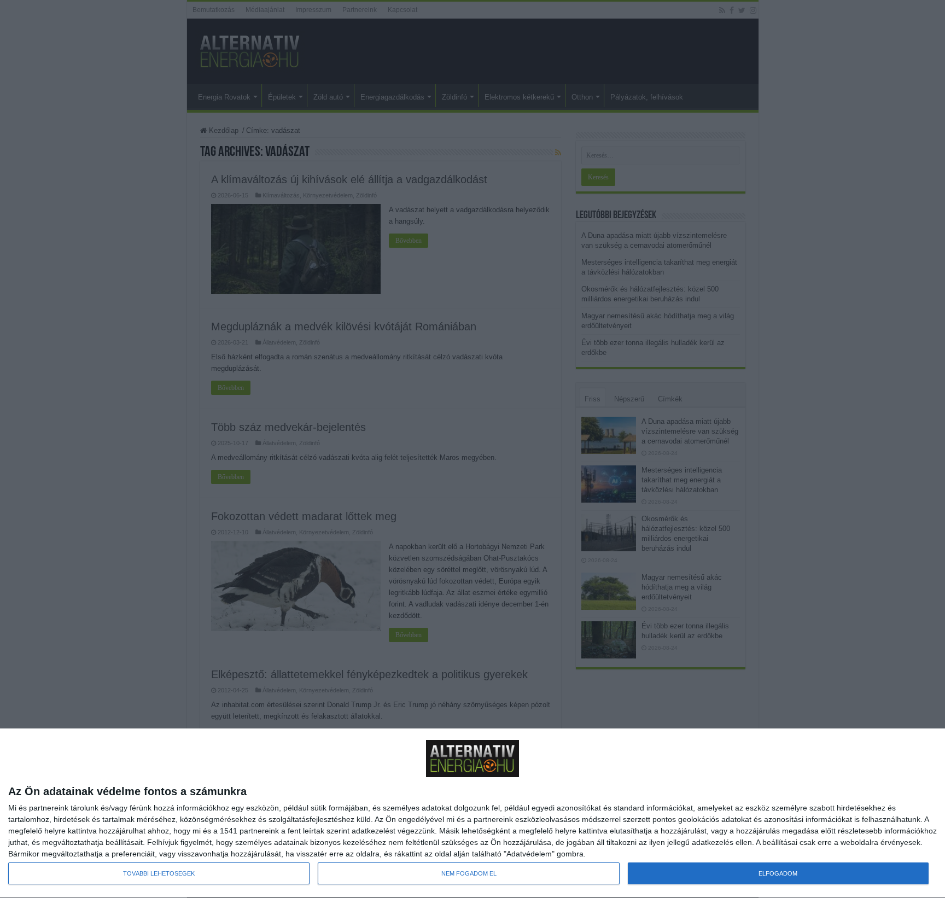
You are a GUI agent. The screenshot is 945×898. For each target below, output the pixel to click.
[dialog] (472, 813)
